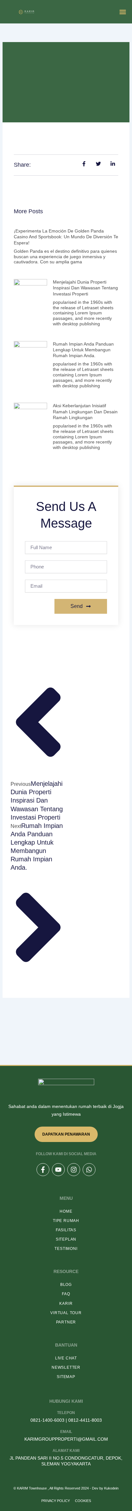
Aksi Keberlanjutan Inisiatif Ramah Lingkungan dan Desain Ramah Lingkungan (85, 411)
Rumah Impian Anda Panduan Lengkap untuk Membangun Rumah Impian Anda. (83, 349)
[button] (123, 11)
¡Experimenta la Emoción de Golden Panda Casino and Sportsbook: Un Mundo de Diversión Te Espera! (66, 236)
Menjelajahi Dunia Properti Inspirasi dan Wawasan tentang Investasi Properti (85, 287)
